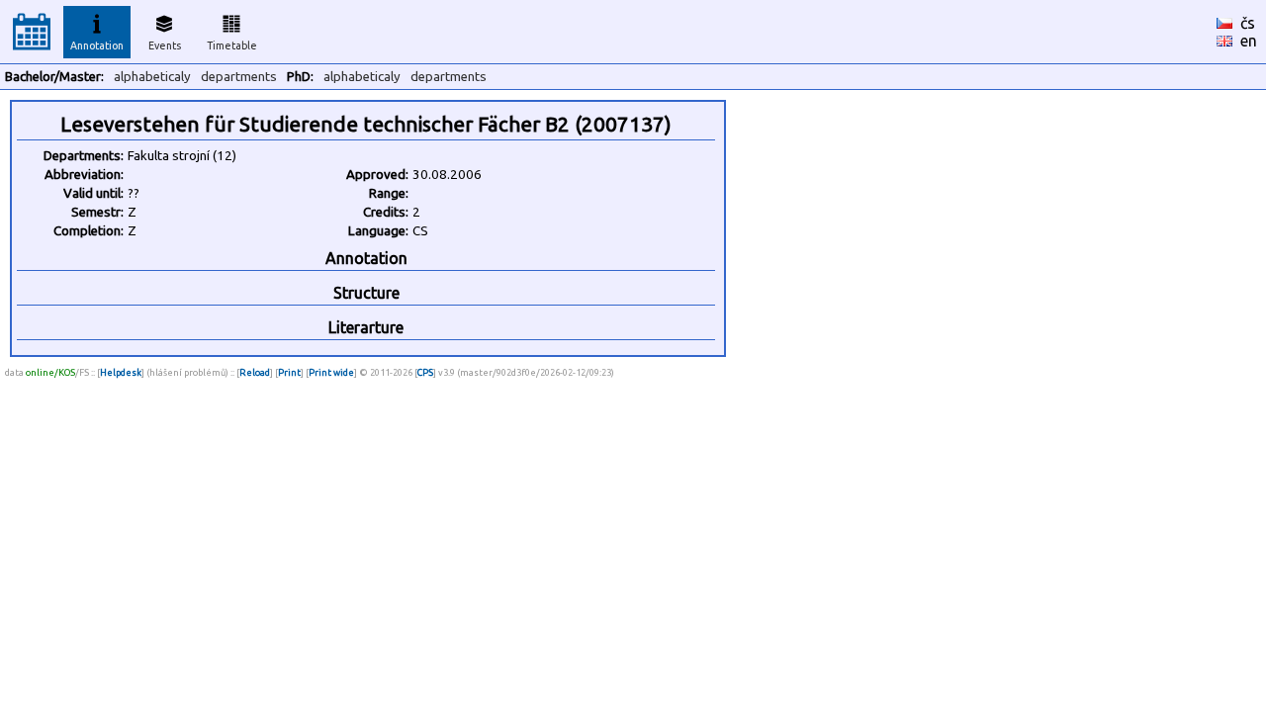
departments (239, 76)
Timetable (232, 45)
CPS (425, 372)
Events (164, 45)
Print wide (331, 372)
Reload (254, 372)
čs (1247, 23)
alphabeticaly (152, 76)
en (1248, 40)
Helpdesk (120, 372)
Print (289, 372)
